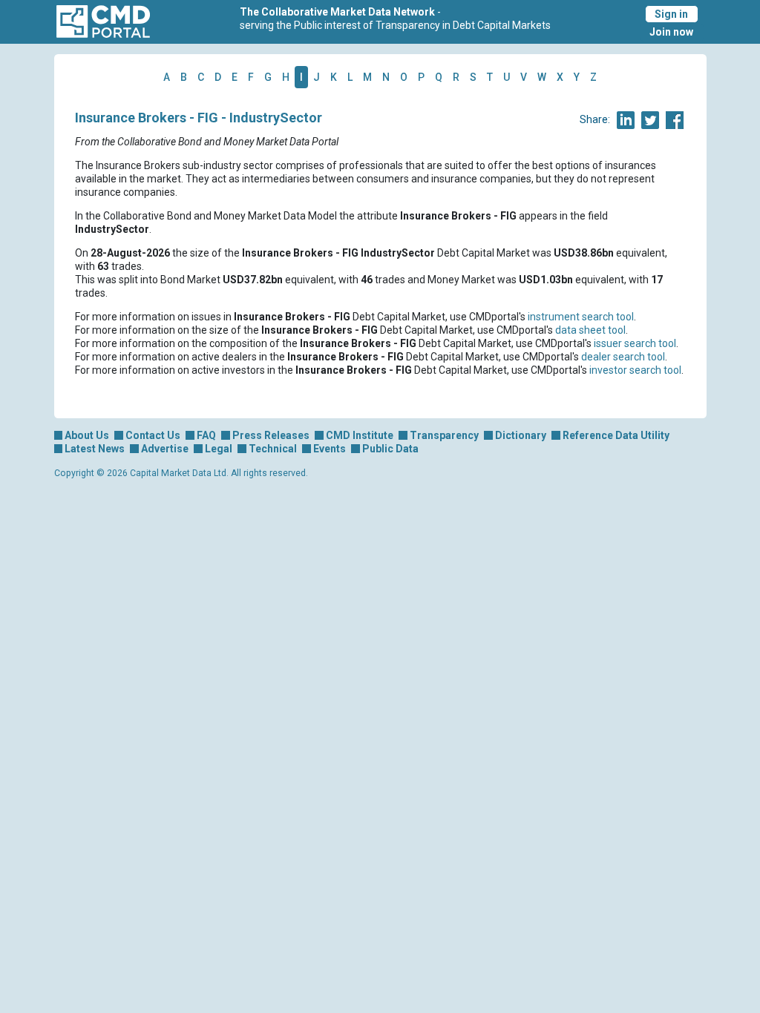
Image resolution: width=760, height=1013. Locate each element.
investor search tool (635, 370)
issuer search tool (635, 343)
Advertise (165, 449)
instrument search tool (581, 317)
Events (329, 449)
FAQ (206, 435)
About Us (87, 435)
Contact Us (152, 435)
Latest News (95, 449)
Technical (273, 449)
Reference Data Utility (616, 435)
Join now (671, 32)
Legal (218, 449)
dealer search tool (623, 357)
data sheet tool (590, 330)
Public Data (390, 449)
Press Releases (270, 435)
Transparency (444, 435)
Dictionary (520, 435)
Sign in (671, 14)
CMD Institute (359, 435)
